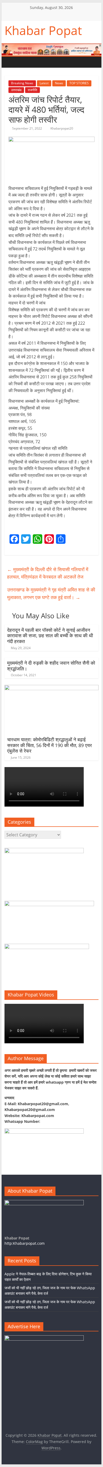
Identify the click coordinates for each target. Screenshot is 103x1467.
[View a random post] (41, 62)
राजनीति (32, 90)
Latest (44, 83)
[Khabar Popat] (9, 62)
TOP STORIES (79, 83)
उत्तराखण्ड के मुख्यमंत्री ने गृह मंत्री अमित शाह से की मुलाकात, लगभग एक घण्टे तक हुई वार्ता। (51, 593)
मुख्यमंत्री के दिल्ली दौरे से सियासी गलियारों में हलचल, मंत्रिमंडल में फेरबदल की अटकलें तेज (47, 573)
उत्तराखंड (16, 90)
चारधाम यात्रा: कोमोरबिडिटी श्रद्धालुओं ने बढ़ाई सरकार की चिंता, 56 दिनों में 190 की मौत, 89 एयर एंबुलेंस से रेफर (49, 745)
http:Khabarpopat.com (24, 1243)
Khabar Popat (43, 30)
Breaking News (22, 83)
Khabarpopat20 (61, 128)
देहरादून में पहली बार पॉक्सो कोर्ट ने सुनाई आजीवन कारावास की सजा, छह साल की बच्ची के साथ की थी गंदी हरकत (50, 635)
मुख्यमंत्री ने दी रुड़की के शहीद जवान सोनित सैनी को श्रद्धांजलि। (51, 666)
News (59, 83)
